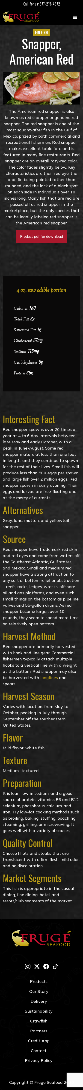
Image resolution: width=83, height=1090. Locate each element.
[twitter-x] (37, 966)
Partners (38, 1030)
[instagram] (27, 966)
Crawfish (38, 1021)
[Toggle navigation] (75, 16)
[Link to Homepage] (22, 16)
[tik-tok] (55, 966)
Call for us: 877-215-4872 (41, 4)
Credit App (39, 1040)
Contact (39, 1050)
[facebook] (46, 966)
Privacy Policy (39, 1060)
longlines (49, 677)
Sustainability (39, 1011)
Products (38, 981)
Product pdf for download (41, 236)
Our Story (38, 991)
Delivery (39, 1001)
